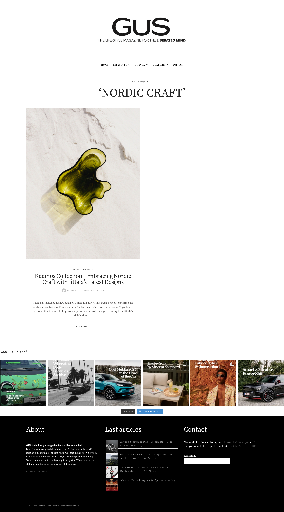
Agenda (178, 64)
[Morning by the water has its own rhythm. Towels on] (213, 383)
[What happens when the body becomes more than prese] (71, 383)
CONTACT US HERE (243, 446)
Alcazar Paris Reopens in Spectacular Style (149, 480)
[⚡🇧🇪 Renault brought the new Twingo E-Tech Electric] (23, 383)
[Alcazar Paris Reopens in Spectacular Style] (112, 485)
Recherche (190, 455)
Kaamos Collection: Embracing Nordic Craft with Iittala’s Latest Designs (83, 279)
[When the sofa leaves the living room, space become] (166, 383)
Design (77, 269)
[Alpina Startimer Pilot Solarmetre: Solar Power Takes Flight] (112, 446)
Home (105, 64)
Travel (140, 64)
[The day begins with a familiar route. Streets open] (118, 383)
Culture (159, 64)
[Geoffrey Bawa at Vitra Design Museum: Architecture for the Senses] (112, 459)
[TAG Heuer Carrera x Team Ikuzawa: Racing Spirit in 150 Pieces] (112, 472)
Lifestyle (120, 64)
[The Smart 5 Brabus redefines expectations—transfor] (261, 383)
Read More (82, 326)
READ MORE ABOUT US (40, 471)
